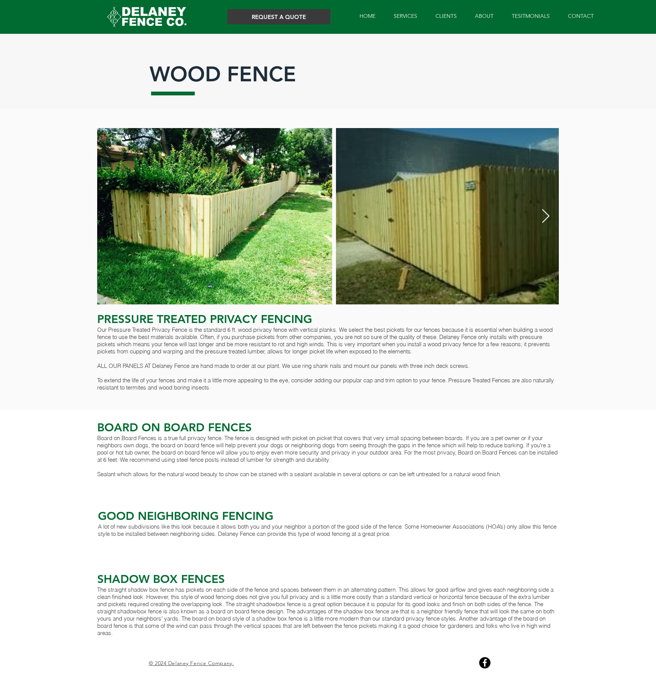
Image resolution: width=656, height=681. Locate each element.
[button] (405, 16)
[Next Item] (545, 216)
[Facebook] (484, 662)
